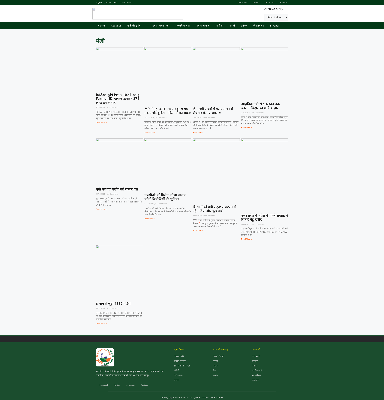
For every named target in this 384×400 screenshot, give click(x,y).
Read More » (101, 122)
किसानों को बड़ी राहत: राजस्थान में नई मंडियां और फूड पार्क (214, 208)
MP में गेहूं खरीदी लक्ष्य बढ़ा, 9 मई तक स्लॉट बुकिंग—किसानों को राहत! (167, 110)
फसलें (232, 25)
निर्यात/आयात (202, 25)
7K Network (218, 397)
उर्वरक (244, 25)
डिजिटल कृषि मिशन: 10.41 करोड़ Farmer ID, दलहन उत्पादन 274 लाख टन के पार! (118, 98)
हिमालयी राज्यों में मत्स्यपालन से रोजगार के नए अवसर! (213, 110)
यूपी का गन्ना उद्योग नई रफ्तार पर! (117, 189)
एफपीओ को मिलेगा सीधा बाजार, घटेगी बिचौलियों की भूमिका (165, 197)
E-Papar (274, 25)
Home (101, 25)
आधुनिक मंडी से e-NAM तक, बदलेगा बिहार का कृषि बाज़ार (261, 106)
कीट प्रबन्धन (258, 25)
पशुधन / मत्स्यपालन (160, 25)
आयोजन (219, 25)
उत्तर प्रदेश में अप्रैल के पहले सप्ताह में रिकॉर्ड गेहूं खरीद (264, 217)
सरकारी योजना (183, 25)
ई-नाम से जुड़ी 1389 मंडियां (113, 303)
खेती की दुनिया (134, 25)
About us (116, 25)
